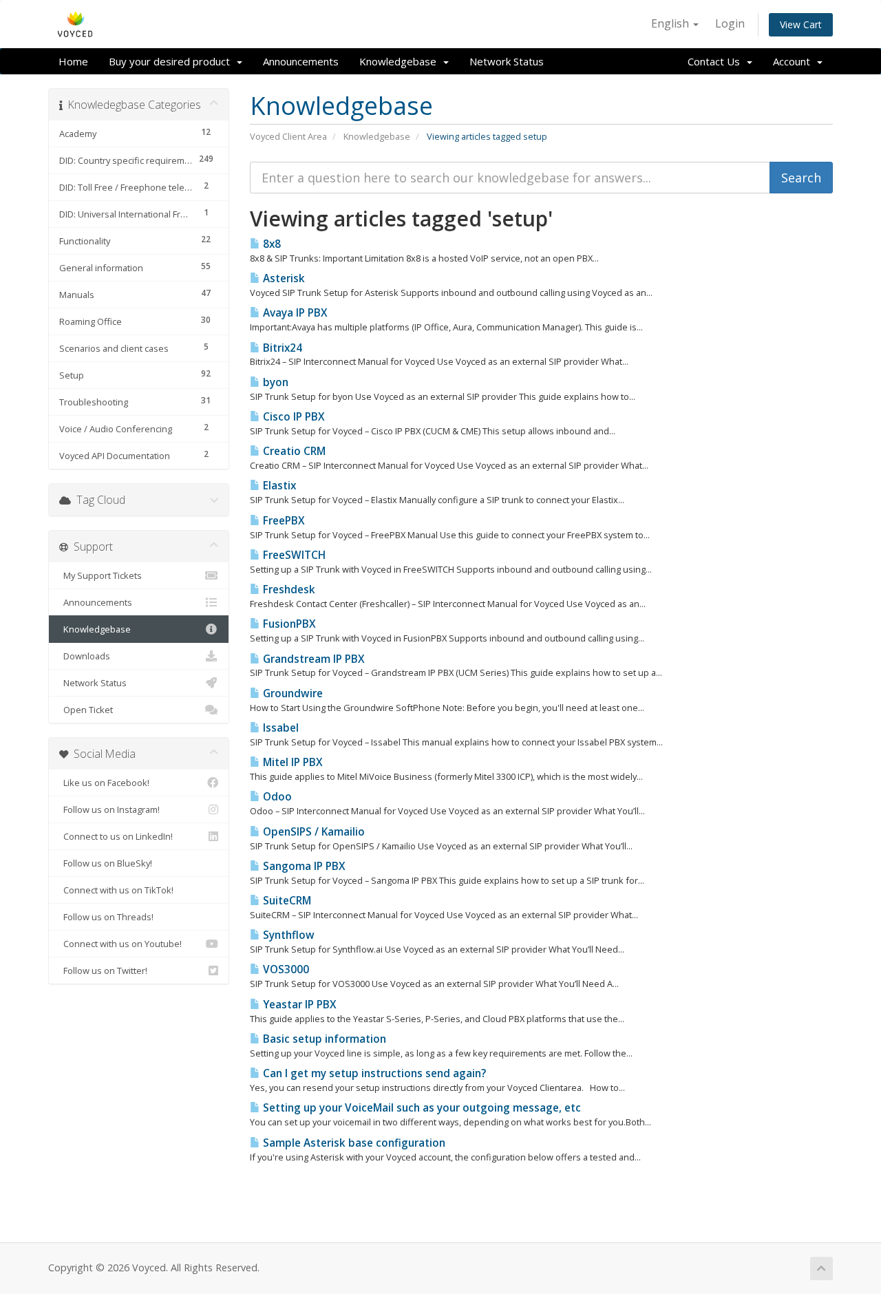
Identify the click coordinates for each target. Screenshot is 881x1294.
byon (274, 382)
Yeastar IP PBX (298, 1004)
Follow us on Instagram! (109, 809)
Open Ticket (86, 709)
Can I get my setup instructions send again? (373, 1073)
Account (794, 61)
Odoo (276, 796)
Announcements (301, 61)
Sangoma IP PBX (303, 866)
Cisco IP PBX (292, 417)
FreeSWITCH (293, 555)
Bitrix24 (281, 348)
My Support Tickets (100, 575)
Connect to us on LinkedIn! (116, 836)
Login (730, 23)
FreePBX (282, 520)
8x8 (270, 244)
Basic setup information (323, 1039)
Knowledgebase (400, 61)
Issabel (279, 728)
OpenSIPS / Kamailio (312, 832)
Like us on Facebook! (104, 782)
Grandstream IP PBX (312, 659)
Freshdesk (287, 589)
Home (73, 61)
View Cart (801, 24)
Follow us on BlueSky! (105, 863)
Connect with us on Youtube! (120, 943)
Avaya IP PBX (294, 313)
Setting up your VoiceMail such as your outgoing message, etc (420, 1108)
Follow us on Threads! (106, 917)
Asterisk (282, 278)
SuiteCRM (285, 900)
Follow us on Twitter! (103, 970)
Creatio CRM (293, 451)
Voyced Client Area (288, 136)
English (671, 23)
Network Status (506, 61)
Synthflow (287, 935)
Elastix (278, 485)
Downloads (84, 656)
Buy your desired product (172, 61)
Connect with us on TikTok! (116, 890)
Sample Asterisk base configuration (352, 1143)
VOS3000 (284, 969)
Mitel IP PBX (291, 762)
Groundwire (291, 693)
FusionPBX (288, 624)
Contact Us (716, 61)
